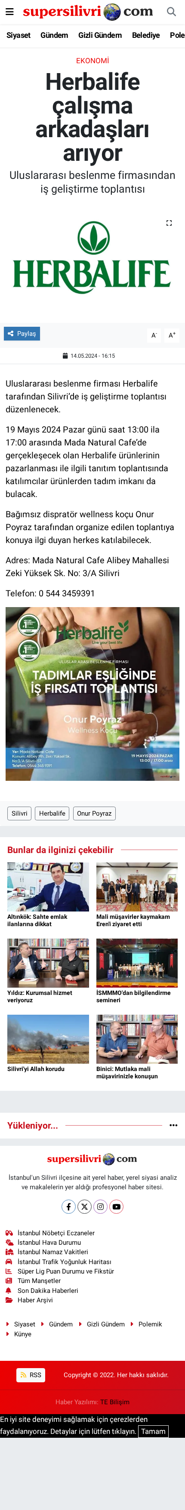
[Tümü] (174, 1125)
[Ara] (171, 12)
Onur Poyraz (94, 813)
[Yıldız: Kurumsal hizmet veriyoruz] (48, 962)
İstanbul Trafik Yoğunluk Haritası (64, 1262)
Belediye (146, 35)
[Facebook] (69, 1207)
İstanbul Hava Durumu (49, 1242)
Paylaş (26, 334)
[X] (84, 1207)
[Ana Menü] (10, 11)
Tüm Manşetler (39, 1281)
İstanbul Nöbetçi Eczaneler (56, 1233)
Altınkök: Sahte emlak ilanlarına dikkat (37, 920)
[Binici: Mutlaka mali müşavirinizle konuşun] (137, 1038)
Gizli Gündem (100, 35)
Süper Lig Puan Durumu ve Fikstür (66, 1271)
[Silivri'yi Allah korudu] (48, 1038)
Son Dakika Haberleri (48, 1291)
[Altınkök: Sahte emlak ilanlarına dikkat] (48, 886)
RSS (34, 1375)
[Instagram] (100, 1207)
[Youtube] (116, 1207)
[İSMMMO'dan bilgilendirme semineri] (137, 962)
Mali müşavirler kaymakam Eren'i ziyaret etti (133, 920)
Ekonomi (92, 60)
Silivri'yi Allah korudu (36, 1068)
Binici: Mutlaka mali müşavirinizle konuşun (127, 1072)
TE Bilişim (115, 1402)
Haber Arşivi (35, 1300)
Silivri (20, 813)
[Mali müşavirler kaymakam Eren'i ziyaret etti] (137, 886)
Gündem (54, 35)
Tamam (153, 1431)
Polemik (150, 1324)
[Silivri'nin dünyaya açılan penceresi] (88, 11)
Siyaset (18, 35)
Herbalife (52, 813)
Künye (22, 1334)
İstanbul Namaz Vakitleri (53, 1252)
